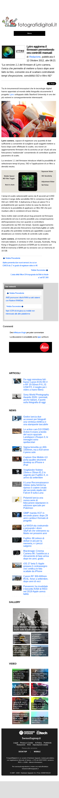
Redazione (21, 745)
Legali (15, 743)
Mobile (37, 752)
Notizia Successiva (38, 270)
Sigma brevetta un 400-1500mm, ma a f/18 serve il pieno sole (36, 449)
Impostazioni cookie (40, 745)
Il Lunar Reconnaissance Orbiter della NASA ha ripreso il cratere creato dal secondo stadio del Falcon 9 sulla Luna (36, 487)
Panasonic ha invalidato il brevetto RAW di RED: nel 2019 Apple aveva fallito (35, 590)
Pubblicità (47, 743)
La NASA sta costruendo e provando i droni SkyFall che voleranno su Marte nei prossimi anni (36, 529)
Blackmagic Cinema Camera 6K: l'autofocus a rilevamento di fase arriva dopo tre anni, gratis (36, 555)
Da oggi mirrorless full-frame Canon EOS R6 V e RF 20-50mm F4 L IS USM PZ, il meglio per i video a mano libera (35, 384)
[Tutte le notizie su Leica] (30, 352)
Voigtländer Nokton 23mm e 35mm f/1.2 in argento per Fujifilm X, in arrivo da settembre (35, 474)
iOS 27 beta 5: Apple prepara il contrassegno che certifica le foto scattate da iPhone (35, 567)
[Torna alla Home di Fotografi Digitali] (29, 27)
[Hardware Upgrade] (27, 735)
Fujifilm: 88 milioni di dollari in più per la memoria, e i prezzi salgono (33, 542)
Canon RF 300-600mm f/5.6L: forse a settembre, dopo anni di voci (35, 579)
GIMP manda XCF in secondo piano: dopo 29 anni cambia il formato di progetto (35, 517)
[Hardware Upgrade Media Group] (31, 740)
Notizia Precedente (12, 258)
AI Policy (38, 743)
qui (39, 337)
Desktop (23, 752)
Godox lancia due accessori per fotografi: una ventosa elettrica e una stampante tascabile (35, 420)
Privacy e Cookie (26, 743)
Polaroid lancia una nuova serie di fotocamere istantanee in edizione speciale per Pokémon (35, 503)
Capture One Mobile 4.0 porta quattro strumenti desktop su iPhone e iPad (35, 461)
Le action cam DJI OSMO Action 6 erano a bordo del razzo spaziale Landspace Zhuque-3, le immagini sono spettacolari (36, 435)
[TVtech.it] (42, 735)
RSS (29, 745)
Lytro (12, 94)
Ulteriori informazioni (35, 762)
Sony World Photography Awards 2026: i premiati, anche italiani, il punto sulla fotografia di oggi (36, 398)
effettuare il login (20, 332)
